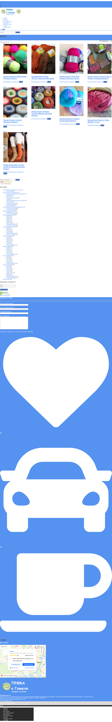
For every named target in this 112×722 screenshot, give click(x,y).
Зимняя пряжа (7, 246)
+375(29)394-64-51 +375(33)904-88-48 (12, 5)
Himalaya (9, 239)
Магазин (5, 19)
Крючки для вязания (12, 197)
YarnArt (9, 222)
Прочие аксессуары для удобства (16, 200)
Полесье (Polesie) (11, 276)
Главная (5, 17)
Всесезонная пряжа (8, 214)
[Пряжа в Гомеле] (15, 15)
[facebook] (4, 1)
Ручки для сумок (11, 209)
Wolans (8, 221)
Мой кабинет (6, 23)
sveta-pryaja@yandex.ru (8, 7)
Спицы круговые (11, 203)
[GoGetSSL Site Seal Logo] (4, 294)
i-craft (18, 704)
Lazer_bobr (10, 191)
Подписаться (4, 289)
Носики (8, 199)
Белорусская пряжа (8, 211)
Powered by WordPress (6, 704)
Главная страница (5, 39)
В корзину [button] (97, 125)
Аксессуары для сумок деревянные (12, 207)
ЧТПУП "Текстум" (11, 213)
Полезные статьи (7, 24)
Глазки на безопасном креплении (16, 193)
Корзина (5, 25)
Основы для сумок (11, 208)
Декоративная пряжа (9, 226)
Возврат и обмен (7, 27)
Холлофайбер (10, 205)
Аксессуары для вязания (10, 192)
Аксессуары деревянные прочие (12, 190)
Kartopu (9, 218)
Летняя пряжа (7, 255)
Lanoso (8, 220)
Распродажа (6, 279)
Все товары (6, 20)
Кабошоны (9, 195)
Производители (7, 264)
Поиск (17, 179)
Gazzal (8, 217)
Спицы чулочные (11, 204)
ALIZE (8, 216)
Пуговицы (9, 201)
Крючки (9, 196)
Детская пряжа (7, 236)
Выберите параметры (13, 81)
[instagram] (4, 3)
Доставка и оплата (7, 21)
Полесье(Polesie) (11, 212)
